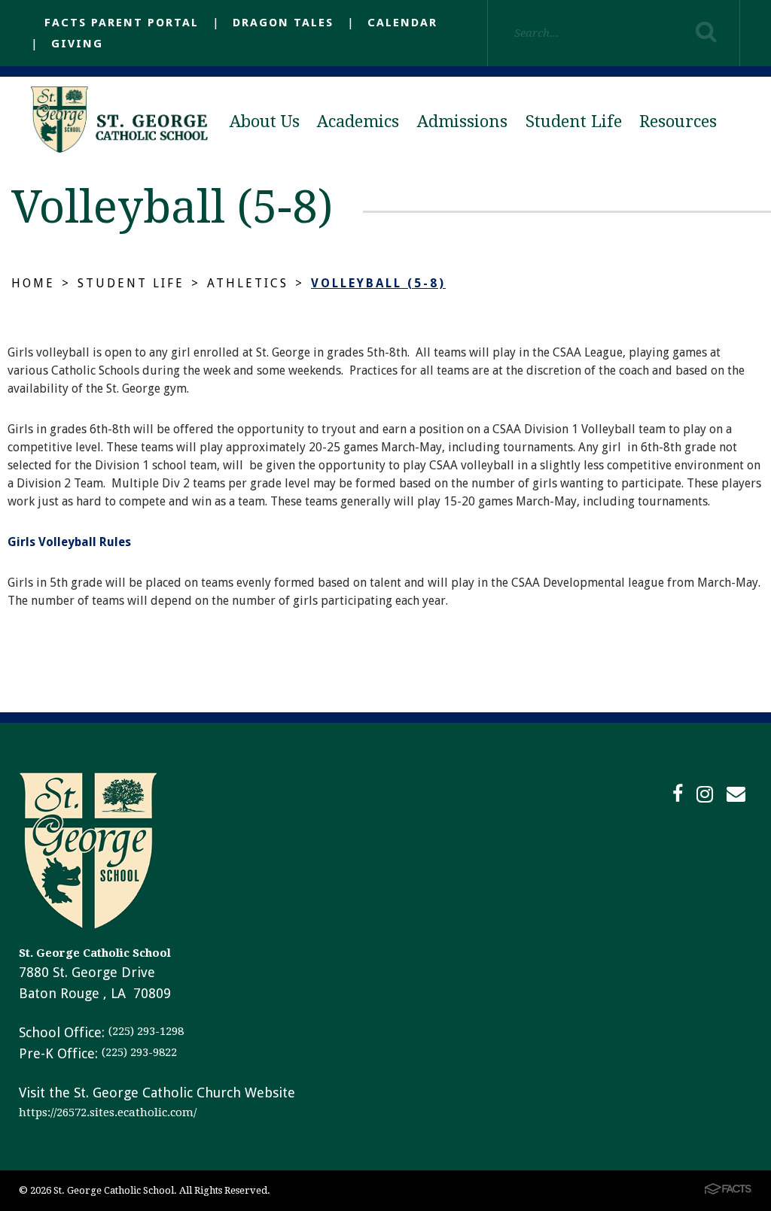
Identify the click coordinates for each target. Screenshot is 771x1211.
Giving (77, 43)
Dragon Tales (283, 22)
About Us (265, 121)
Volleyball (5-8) (378, 283)
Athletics (247, 283)
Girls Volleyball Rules (69, 542)
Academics (358, 121)
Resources (678, 121)
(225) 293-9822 (139, 1052)
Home (33, 283)
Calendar (402, 22)
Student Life (574, 121)
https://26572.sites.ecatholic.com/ (108, 1112)
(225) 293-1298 (146, 1031)
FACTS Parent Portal (121, 22)
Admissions (462, 121)
